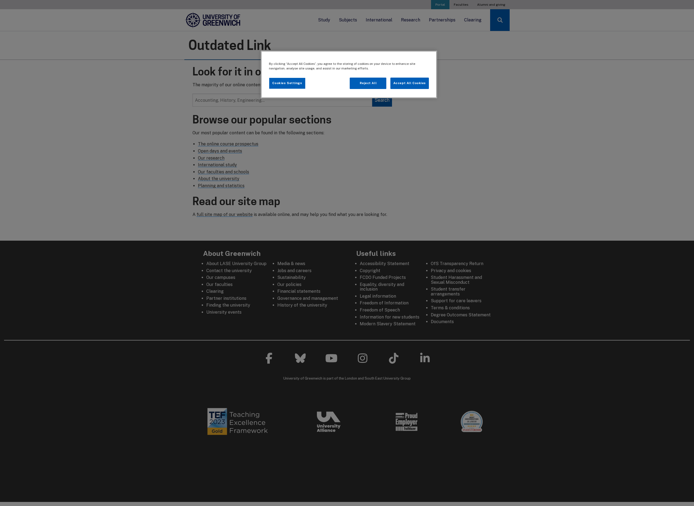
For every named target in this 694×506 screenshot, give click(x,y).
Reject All (368, 83)
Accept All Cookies (409, 83)
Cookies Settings (287, 83)
